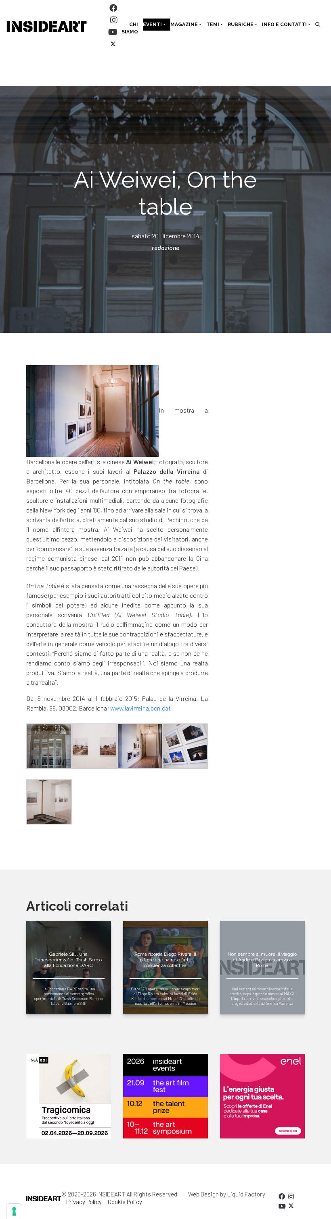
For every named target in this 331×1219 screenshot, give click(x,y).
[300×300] (262, 1096)
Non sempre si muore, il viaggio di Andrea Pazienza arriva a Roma (262, 960)
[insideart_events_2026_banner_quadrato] (165, 1096)
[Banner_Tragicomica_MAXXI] (68, 1096)
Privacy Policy (84, 1201)
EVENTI (152, 24)
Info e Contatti (284, 24)
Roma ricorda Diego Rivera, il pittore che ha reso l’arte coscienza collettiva (165, 960)
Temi (212, 24)
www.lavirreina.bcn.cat (140, 708)
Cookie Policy (125, 1201)
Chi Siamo (130, 28)
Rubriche (240, 24)
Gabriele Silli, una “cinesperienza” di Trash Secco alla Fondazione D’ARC (68, 960)
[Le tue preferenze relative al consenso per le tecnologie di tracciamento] (14, 1211)
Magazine (184, 24)
